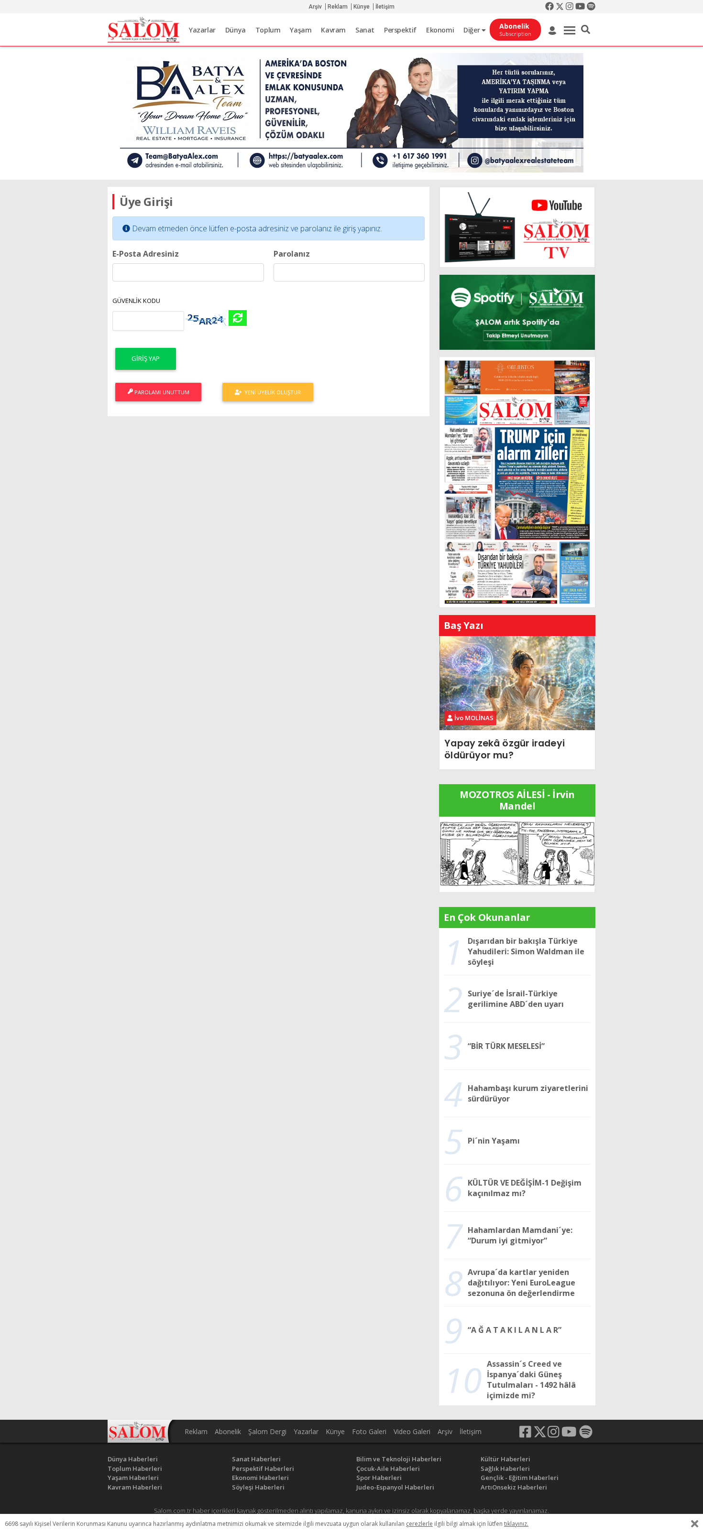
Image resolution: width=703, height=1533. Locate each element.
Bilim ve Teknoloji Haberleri (398, 1459)
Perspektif (400, 29)
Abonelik (228, 1431)
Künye (361, 6)
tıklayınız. (516, 1524)
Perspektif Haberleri (263, 1468)
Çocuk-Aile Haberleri (388, 1468)
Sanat (364, 29)
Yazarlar (202, 29)
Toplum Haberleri (135, 1468)
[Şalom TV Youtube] (517, 227)
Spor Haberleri (379, 1477)
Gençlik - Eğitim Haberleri (520, 1477)
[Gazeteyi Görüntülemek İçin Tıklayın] (517, 481)
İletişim (385, 6)
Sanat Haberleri (256, 1459)
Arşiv (315, 6)
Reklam (338, 6)
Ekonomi (440, 29)
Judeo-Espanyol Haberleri (395, 1487)
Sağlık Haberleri (505, 1468)
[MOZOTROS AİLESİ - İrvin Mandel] (517, 853)
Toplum (268, 29)
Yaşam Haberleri (133, 1477)
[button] (585, 29)
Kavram (333, 29)
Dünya (235, 29)
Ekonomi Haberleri (260, 1477)
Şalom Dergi (267, 1431)
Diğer (472, 29)
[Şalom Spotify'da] (517, 312)
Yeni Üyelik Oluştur (271, 392)
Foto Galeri (369, 1431)
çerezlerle (419, 1524)
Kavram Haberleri (135, 1487)
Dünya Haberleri (133, 1459)
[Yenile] (238, 318)
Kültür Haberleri (505, 1459)
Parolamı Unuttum (161, 392)
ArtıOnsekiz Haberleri (514, 1487)
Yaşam (300, 29)
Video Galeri (412, 1431)
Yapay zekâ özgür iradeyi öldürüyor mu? (504, 749)
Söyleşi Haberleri (258, 1487)
